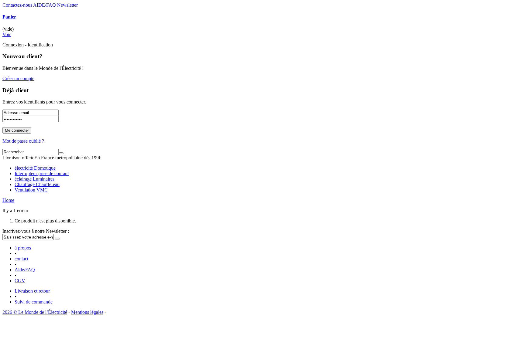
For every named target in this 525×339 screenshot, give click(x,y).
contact (21, 258)
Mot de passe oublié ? (23, 141)
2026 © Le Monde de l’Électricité (34, 312)
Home (8, 200)
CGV (20, 280)
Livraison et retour (32, 290)
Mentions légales (87, 312)
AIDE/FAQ (44, 5)
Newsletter (67, 5)
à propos (23, 247)
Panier (9, 16)
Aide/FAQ (25, 269)
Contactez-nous (17, 5)
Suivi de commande (34, 301)
